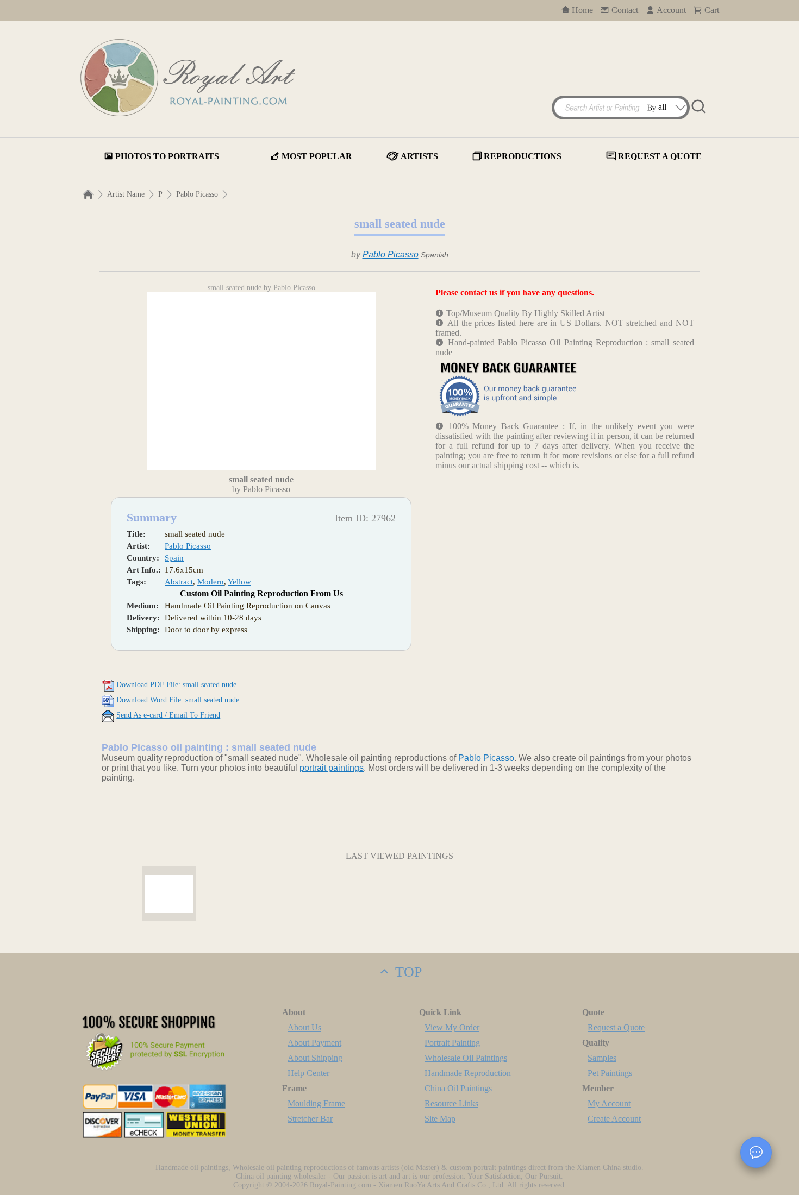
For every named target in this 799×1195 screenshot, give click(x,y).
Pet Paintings (610, 1073)
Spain (174, 558)
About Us (304, 1027)
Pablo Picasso (197, 194)
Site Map (440, 1118)
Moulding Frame (316, 1103)
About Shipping (315, 1057)
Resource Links (451, 1103)
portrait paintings (331, 767)
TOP (406, 972)
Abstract (179, 581)
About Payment (314, 1042)
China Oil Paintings (458, 1088)
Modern (210, 581)
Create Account (614, 1118)
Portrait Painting (452, 1042)
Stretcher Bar (310, 1118)
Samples (602, 1057)
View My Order (452, 1027)
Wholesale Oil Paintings (466, 1057)
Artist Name (126, 194)
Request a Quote (616, 1027)
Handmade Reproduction (468, 1073)
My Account (609, 1103)
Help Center (308, 1073)
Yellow (239, 581)
